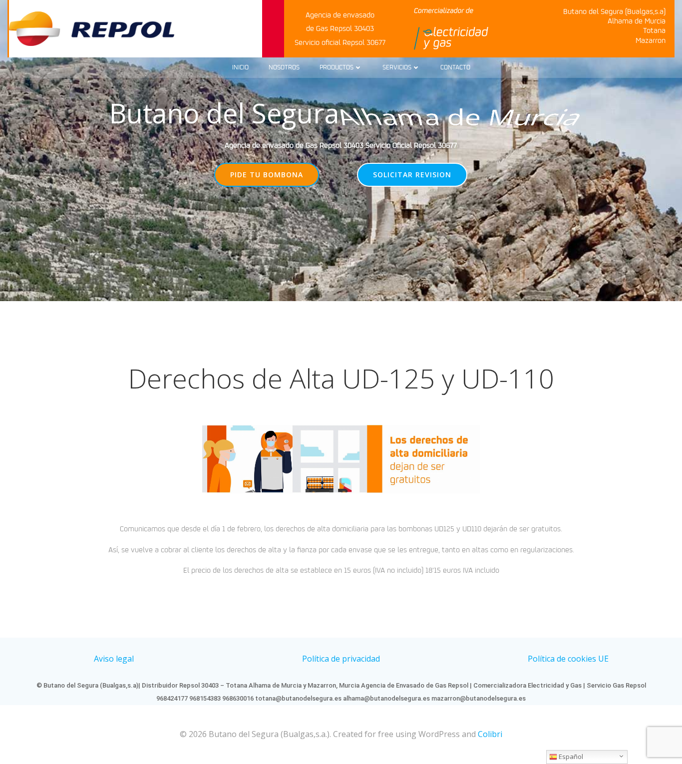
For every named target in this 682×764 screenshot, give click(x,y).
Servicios (396, 67)
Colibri (490, 734)
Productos (336, 67)
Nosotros (284, 67)
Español (570, 756)
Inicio (240, 67)
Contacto (455, 67)
